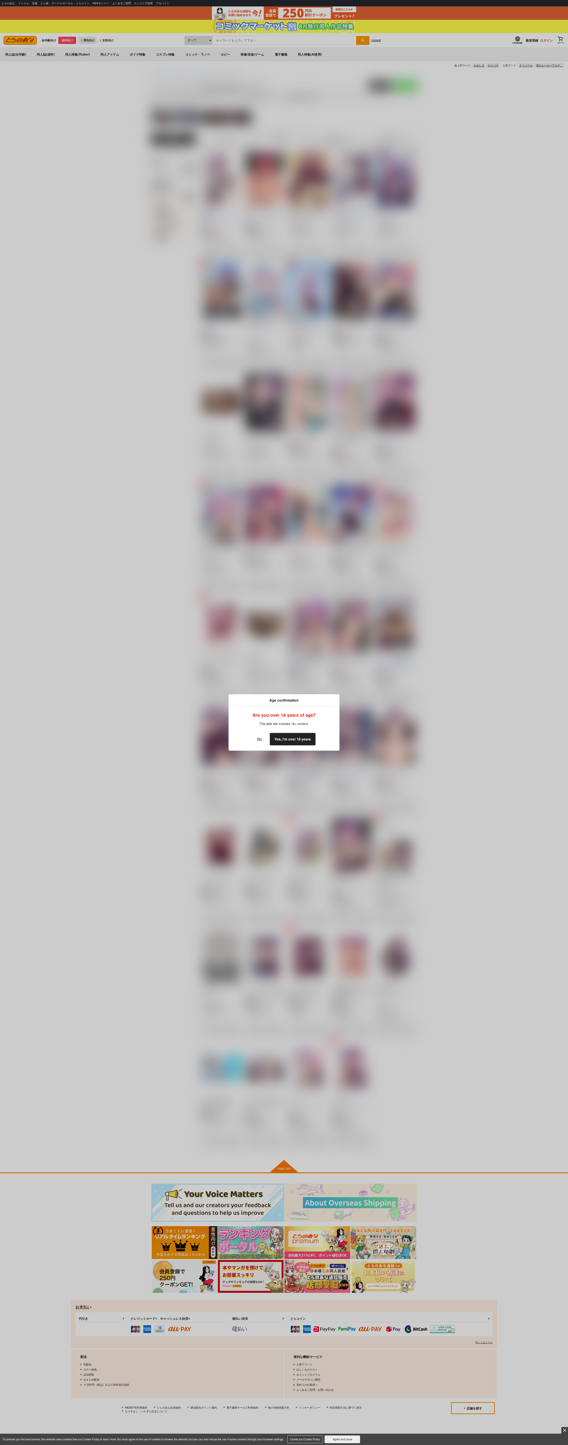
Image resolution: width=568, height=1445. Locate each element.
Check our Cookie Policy (305, 1439)
